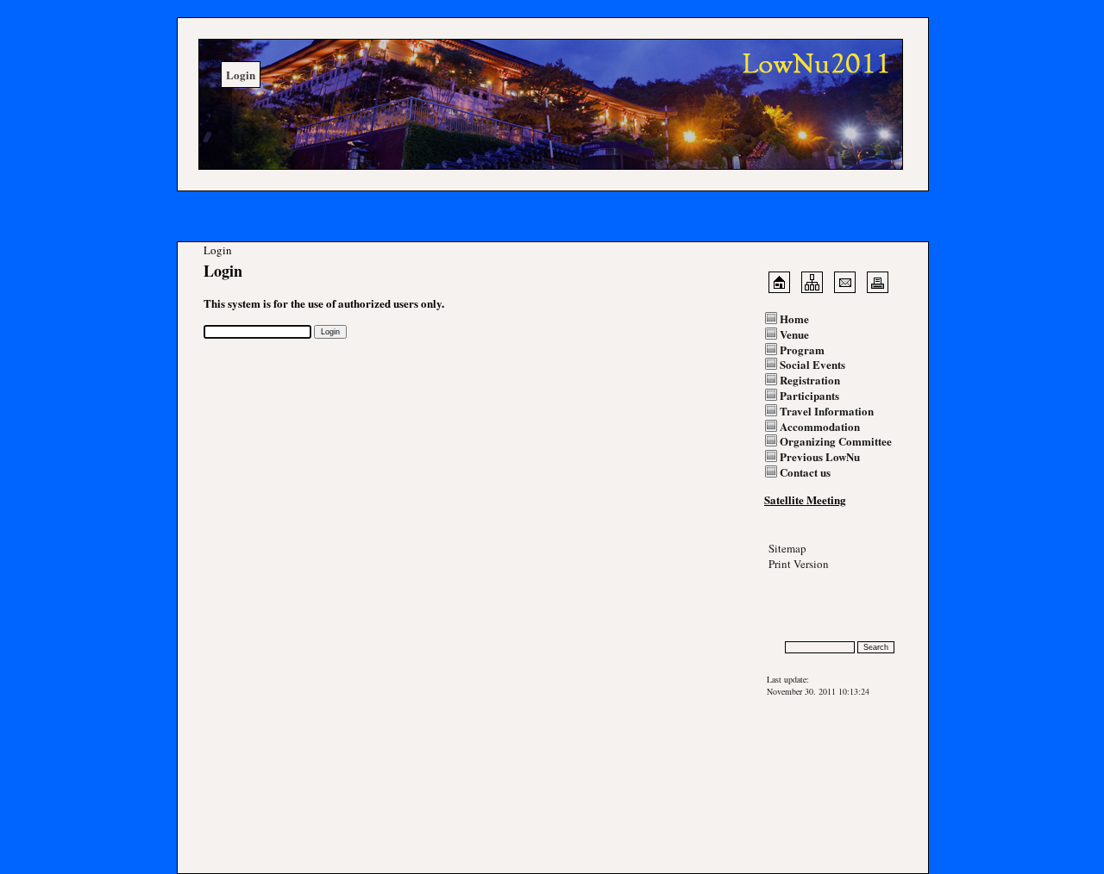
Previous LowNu (820, 456)
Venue (794, 334)
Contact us (805, 472)
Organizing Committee (836, 441)
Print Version (798, 563)
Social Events (812, 364)
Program (802, 349)
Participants (809, 395)
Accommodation (820, 426)
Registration (810, 379)
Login (778, 616)
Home (794, 318)
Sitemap (787, 548)
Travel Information (827, 411)
